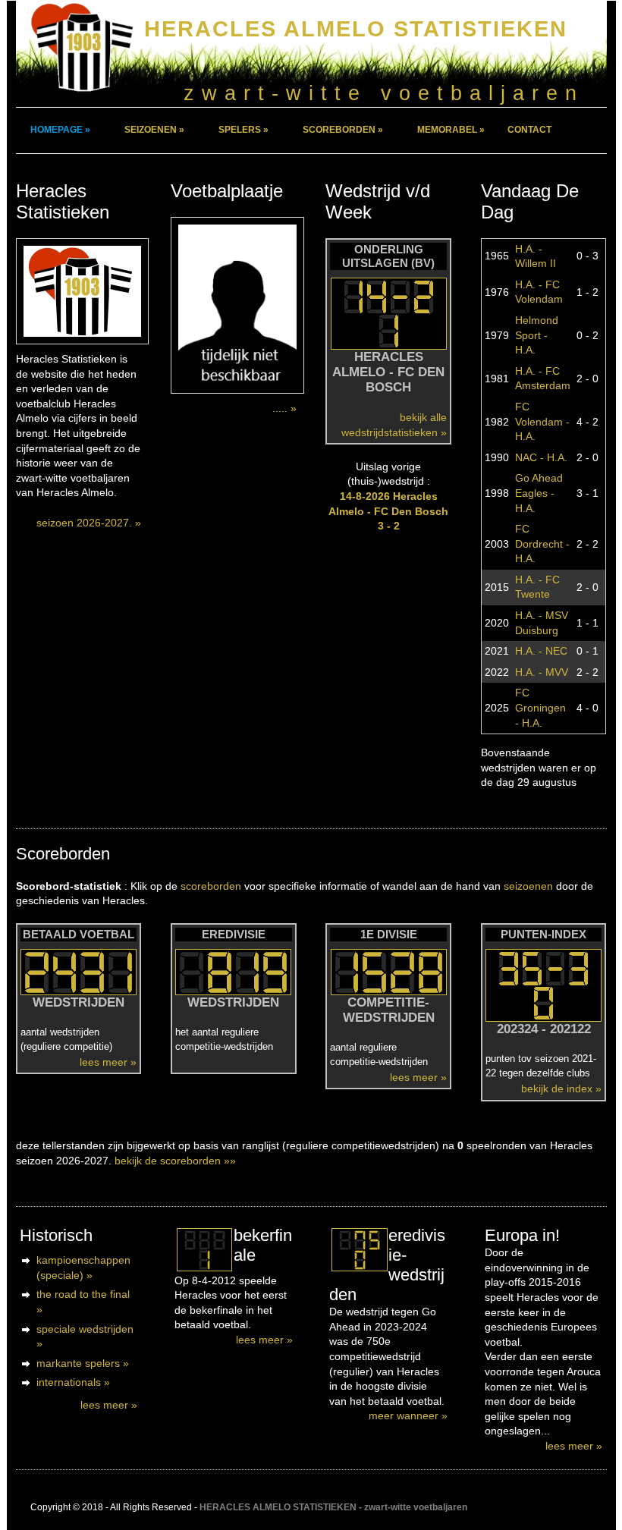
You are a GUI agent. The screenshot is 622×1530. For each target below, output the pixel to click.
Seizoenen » (154, 129)
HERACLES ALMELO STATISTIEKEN (355, 28)
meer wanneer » (408, 1415)
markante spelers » (82, 1363)
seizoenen (528, 886)
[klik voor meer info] (204, 1249)
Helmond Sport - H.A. (536, 335)
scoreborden (211, 886)
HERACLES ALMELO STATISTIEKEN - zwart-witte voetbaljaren (333, 1507)
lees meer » (108, 1062)
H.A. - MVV (541, 672)
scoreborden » (343, 129)
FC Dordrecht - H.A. (542, 543)
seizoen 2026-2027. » (88, 523)
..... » (284, 408)
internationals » (73, 1382)
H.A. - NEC (541, 651)
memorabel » (451, 129)
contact (529, 129)
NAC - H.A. (541, 457)
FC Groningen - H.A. (540, 707)
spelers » (243, 129)
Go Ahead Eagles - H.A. (539, 493)
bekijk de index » (561, 1088)
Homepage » (60, 129)
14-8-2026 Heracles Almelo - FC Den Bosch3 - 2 (388, 511)
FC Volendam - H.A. (542, 421)
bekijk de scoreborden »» (175, 1161)
